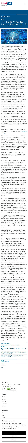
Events (3, 399)
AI (2, 412)
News (3, 396)
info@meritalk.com (6, 386)
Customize (14, 436)
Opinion (4, 401)
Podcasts (4, 403)
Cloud (3, 415)
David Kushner (4, 366)
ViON (2, 367)
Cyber (3, 417)
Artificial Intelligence (14, 345)
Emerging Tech (4, 345)
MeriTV (4, 406)
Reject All (14, 440)
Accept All (14, 432)
